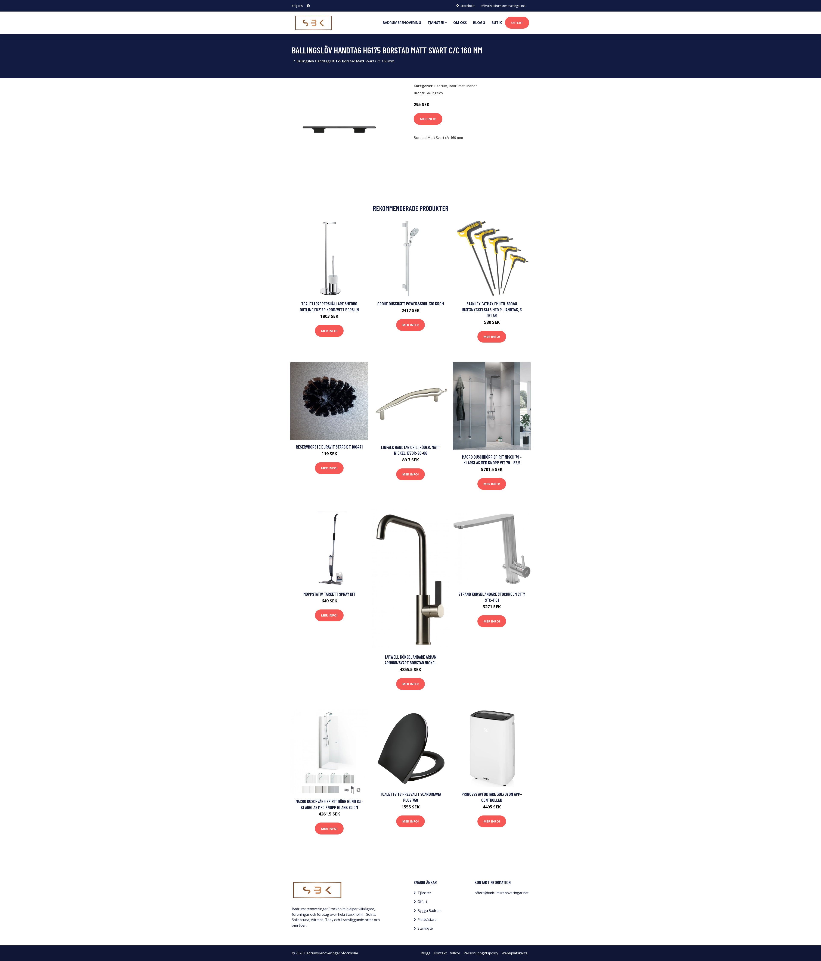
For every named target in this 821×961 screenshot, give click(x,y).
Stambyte (425, 928)
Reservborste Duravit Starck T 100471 (329, 446)
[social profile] (308, 6)
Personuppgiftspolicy (481, 953)
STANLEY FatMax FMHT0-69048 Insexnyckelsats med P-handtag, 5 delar (492, 309)
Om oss (460, 22)
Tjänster (424, 892)
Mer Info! (428, 119)
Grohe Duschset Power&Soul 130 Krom (410, 303)
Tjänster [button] (436, 22)
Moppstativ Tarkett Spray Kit (329, 594)
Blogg (479, 22)
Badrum (440, 86)
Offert (517, 23)
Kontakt (440, 953)
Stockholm (468, 6)
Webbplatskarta (514, 953)
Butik (497, 22)
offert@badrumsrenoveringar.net (503, 6)
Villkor (455, 953)
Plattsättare (427, 919)
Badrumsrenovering (402, 22)
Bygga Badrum (430, 910)
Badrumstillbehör (463, 86)
